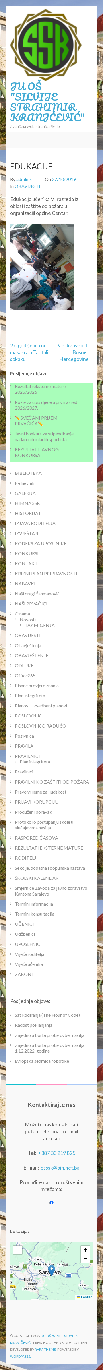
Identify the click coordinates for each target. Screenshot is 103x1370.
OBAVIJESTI (27, 186)
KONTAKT (26, 563)
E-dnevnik (25, 483)
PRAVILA (24, 745)
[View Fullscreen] (17, 1250)
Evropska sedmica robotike (42, 1061)
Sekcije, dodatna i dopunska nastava (50, 868)
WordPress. (20, 1356)
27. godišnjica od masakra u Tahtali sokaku (29, 352)
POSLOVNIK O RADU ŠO (40, 725)
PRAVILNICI (27, 756)
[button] (51, 1271)
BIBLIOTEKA (28, 473)
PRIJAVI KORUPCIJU (36, 801)
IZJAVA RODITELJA (35, 523)
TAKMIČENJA (40, 625)
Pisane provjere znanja (37, 685)
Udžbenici (25, 934)
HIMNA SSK (27, 503)
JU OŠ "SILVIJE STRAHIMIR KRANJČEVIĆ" (47, 101)
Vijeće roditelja (29, 954)
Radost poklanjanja (33, 1025)
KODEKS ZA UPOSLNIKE (40, 543)
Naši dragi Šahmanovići (37, 593)
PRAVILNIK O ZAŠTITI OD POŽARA (52, 781)
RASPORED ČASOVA (36, 837)
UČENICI (24, 924)
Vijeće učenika (29, 964)
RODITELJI (26, 857)
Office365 (25, 675)
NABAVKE (26, 583)
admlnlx (24, 179)
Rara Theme (45, 1349)
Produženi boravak (33, 812)
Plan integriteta (30, 695)
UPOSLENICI (28, 944)
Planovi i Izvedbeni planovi (41, 705)
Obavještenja (28, 645)
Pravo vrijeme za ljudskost (40, 791)
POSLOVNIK (28, 715)
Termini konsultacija (34, 913)
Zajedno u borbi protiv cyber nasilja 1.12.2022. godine (49, 1047)
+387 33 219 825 (56, 1153)
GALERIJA (25, 493)
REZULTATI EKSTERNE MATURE (49, 847)
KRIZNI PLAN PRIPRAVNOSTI (46, 573)
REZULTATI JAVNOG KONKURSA (37, 452)
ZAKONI (24, 974)
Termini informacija (34, 903)
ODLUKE (24, 665)
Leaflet (86, 1296)
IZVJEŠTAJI (26, 533)
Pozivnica (24, 735)
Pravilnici (24, 771)
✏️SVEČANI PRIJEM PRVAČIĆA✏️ (36, 420)
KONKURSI (27, 553)
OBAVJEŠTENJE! (32, 655)
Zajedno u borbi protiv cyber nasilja (49, 1035)
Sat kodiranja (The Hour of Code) (47, 1015)
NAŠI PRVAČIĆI (31, 603)
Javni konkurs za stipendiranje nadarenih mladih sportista (44, 436)
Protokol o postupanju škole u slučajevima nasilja (44, 824)
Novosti (28, 619)
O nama (22, 613)
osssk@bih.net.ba (60, 1167)
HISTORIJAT (28, 513)
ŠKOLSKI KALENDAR (36, 878)
